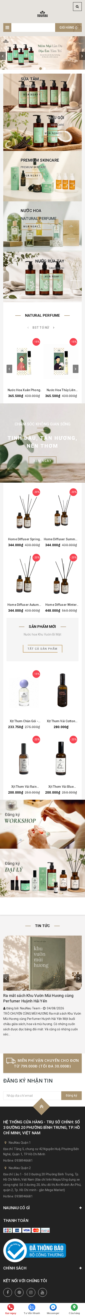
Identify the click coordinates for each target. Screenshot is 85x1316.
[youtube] (42, 1292)
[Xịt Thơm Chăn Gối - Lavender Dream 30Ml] (24, 693)
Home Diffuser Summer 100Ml (61, 539)
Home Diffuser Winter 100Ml (61, 605)
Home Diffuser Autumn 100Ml (24, 605)
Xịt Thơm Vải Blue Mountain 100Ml (60, 787)
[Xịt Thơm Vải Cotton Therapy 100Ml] (61, 693)
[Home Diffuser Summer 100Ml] (61, 511)
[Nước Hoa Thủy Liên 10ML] (61, 361)
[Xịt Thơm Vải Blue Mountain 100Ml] (61, 758)
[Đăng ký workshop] (42, 824)
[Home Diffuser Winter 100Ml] (61, 577)
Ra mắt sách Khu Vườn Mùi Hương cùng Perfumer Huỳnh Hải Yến (38, 998)
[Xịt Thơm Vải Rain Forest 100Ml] (24, 758)
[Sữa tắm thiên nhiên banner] (42, 53)
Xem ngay (42, 461)
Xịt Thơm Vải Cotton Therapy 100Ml (61, 721)
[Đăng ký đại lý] (42, 873)
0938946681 (24, 1160)
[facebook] (7, 1292)
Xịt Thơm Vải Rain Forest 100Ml (23, 787)
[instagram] (31, 1292)
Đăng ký (71, 1095)
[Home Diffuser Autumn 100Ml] (24, 577)
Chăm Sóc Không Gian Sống (43, 424)
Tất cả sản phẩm (43, 648)
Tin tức (42, 926)
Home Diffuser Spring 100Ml (24, 539)
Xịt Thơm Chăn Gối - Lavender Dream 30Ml (24, 721)
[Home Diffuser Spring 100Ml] (24, 511)
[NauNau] (42, 13)
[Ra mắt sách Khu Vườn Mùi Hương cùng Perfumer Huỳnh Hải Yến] (42, 963)
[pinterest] (19, 1292)
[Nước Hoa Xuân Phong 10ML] (24, 361)
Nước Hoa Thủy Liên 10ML (61, 390)
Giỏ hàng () (68, 27)
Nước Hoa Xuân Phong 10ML (24, 390)
